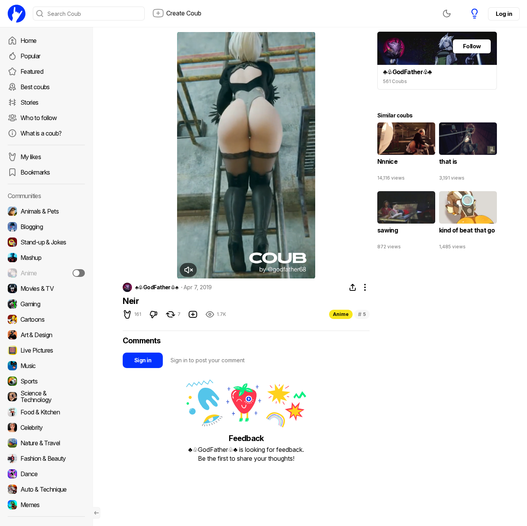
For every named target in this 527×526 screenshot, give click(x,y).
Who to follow (38, 118)
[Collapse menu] (96, 512)
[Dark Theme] (447, 13)
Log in (504, 13)
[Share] (352, 287)
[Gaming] (46, 304)
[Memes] (46, 504)
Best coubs (35, 87)
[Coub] (16, 13)
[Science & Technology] (46, 396)
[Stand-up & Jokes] (46, 242)
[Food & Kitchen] (46, 412)
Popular (30, 56)
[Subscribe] (79, 273)
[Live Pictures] (46, 350)
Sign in (142, 360)
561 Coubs (395, 81)
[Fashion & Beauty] (46, 458)
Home (28, 40)
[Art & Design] (46, 335)
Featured (31, 71)
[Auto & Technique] (46, 489)
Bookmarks (35, 172)
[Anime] (46, 273)
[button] (188, 270)
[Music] (46, 365)
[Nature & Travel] (46, 443)
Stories (29, 102)
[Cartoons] (46, 319)
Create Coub (183, 13)
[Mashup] (46, 257)
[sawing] (406, 222)
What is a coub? (40, 133)
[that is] (468, 153)
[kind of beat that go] (468, 222)
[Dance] (46, 474)
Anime (341, 314)
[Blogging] (46, 226)
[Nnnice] (406, 153)
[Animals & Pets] (46, 211)
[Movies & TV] (46, 288)
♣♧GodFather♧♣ (157, 287)
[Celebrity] (46, 427)
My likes (30, 157)
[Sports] (46, 381)
